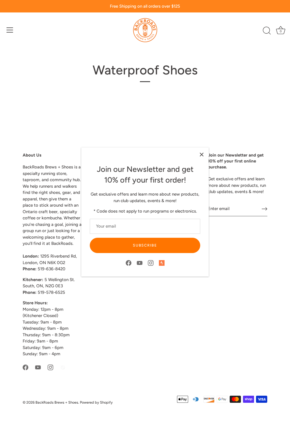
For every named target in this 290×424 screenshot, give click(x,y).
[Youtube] (139, 262)
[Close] (201, 154)
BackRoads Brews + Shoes (56, 402)
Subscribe (145, 245)
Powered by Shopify (96, 402)
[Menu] (10, 30)
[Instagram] (150, 262)
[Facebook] (128, 262)
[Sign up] (264, 209)
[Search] (267, 31)
